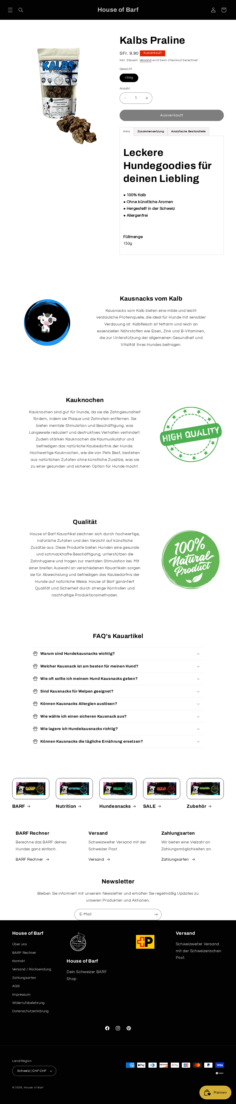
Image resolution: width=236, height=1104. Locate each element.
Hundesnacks (115, 806)
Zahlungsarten (175, 859)
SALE (149, 806)
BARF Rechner (29, 859)
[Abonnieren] (156, 914)
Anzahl (125, 88)
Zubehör (196, 806)
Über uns (19, 944)
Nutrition (66, 806)
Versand (146, 60)
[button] (10, 10)
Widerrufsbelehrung (28, 1003)
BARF (18, 806)
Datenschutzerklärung (30, 1011)
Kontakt (18, 961)
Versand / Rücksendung (31, 969)
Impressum (21, 994)
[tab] (151, 131)
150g (131, 79)
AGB (16, 986)
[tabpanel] (172, 195)
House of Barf (34, 1087)
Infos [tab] (126, 131)
